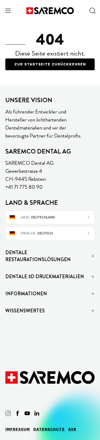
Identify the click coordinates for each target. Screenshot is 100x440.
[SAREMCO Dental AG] (50, 10)
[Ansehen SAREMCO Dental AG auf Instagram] (8, 413)
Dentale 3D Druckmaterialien (44, 276)
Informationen (26, 293)
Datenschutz (49, 429)
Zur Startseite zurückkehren (50, 64)
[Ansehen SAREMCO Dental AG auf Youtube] (27, 413)
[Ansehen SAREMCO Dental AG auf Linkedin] (36, 413)
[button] (92, 10)
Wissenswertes (25, 310)
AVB (72, 429)
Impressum (17, 429)
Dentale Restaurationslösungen (38, 256)
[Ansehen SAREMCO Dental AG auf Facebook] (17, 413)
